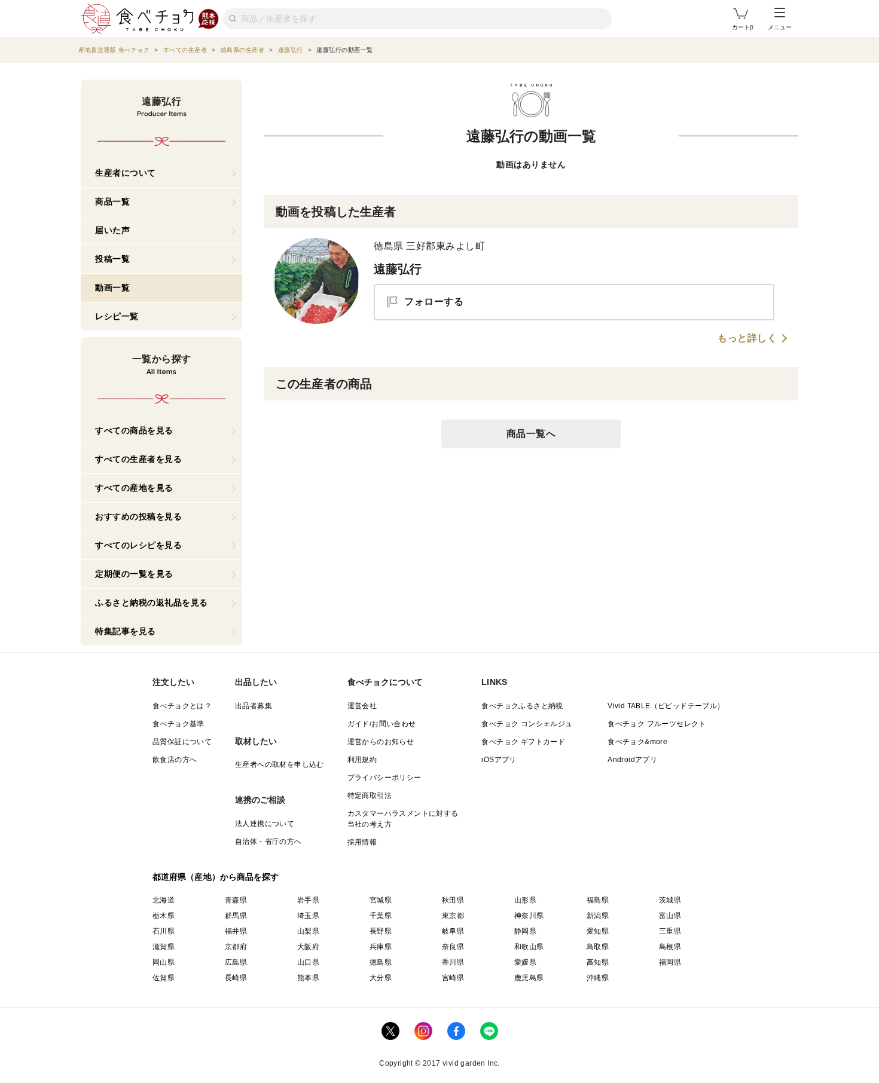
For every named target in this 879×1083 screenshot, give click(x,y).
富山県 (670, 915)
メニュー (780, 27)
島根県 (670, 947)
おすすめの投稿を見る (138, 516)
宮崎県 (453, 978)
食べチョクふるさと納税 (522, 706)
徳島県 (381, 962)
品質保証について (182, 742)
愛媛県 (525, 962)
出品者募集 (253, 706)
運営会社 (362, 706)
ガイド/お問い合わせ (381, 724)
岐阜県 (453, 931)
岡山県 (163, 962)
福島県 (598, 900)
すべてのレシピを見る (138, 545)
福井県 (236, 931)
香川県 (453, 962)
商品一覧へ (531, 434)
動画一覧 (112, 287)
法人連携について (264, 823)
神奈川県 (529, 915)
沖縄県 (598, 978)
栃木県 (163, 915)
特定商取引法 (369, 795)
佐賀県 (163, 978)
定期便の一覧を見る (134, 574)
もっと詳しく (747, 338)
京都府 (236, 947)
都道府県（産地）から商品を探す (215, 877)
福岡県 (670, 962)
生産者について (125, 173)
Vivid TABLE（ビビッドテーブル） (666, 706)
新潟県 (598, 915)
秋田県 (453, 900)
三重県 (670, 931)
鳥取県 (598, 947)
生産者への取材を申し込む (279, 764)
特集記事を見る (125, 631)
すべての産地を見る (134, 487)
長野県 (381, 931)
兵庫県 (381, 947)
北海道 (163, 900)
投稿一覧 (112, 259)
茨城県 (670, 900)
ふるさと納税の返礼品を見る (151, 602)
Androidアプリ (632, 759)
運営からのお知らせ (380, 742)
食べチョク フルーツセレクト (657, 724)
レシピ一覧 (117, 316)
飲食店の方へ (174, 759)
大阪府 (308, 947)
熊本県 (308, 978)
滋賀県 (163, 947)
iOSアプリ (498, 759)
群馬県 (236, 915)
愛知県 (598, 931)
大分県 (381, 978)
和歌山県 (529, 947)
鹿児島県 (529, 978)
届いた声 (112, 230)
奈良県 (453, 947)
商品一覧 (112, 201)
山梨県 (308, 931)
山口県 (308, 962)
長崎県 (236, 978)
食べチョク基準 (178, 724)
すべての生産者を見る (138, 459)
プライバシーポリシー (384, 777)
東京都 (453, 915)
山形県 (525, 900)
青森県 (236, 900)
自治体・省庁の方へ (268, 841)
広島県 (236, 962)
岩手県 (308, 900)
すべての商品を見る (134, 430)
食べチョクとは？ (182, 706)
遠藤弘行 (398, 269)
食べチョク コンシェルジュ (526, 724)
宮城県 (381, 900)
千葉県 (381, 915)
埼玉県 (308, 915)
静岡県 (525, 931)
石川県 (163, 931)
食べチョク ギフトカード (523, 742)
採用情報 (362, 842)
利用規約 (362, 759)
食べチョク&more (637, 742)
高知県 (598, 962)
